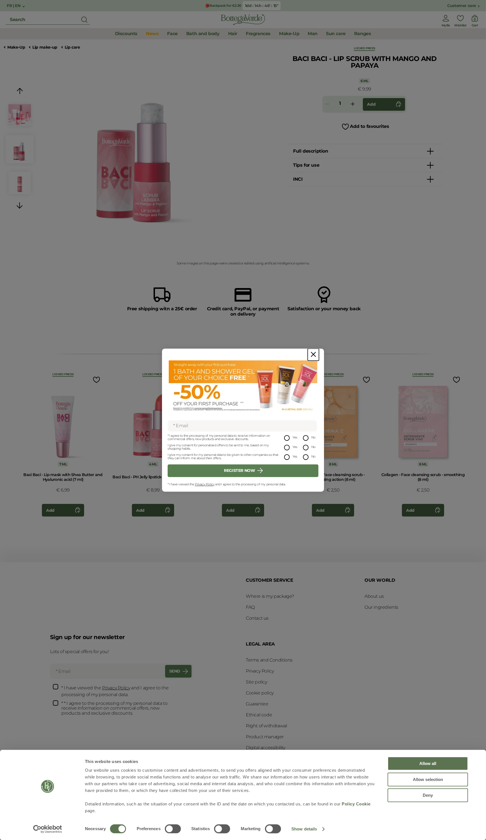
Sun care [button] (336, 33)
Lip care (72, 47)
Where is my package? (270, 596)
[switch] (173, 828)
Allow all (427, 763)
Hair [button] (232, 33)
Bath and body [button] (203, 33)
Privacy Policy (204, 484)
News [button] (152, 33)
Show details (304, 829)
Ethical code (259, 714)
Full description (310, 151)
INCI (297, 179)
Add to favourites (369, 126)
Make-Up (16, 47)
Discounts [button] (126, 33)
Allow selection (428, 779)
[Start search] (84, 19)
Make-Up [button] (289, 33)
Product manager (265, 736)
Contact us (257, 618)
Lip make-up (44, 47)
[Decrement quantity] (327, 104)
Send (174, 671)
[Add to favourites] (96, 379)
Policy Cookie (356, 803)
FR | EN (14, 5)
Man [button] (313, 33)
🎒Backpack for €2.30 (223, 5)
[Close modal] (313, 354)
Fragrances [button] (258, 33)
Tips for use (306, 165)
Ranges (362, 33)
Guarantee (257, 704)
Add (371, 104)
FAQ (250, 607)
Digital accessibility (265, 747)
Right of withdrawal (266, 725)
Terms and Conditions (269, 660)
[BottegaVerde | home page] (243, 19)
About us (374, 596)
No (313, 437)
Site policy (256, 682)
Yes (294, 437)
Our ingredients (381, 607)
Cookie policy (260, 693)
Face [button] (172, 33)
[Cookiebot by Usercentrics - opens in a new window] (47, 829)
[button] (19, 92)
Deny (428, 795)
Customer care (461, 5)
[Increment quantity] (352, 104)
